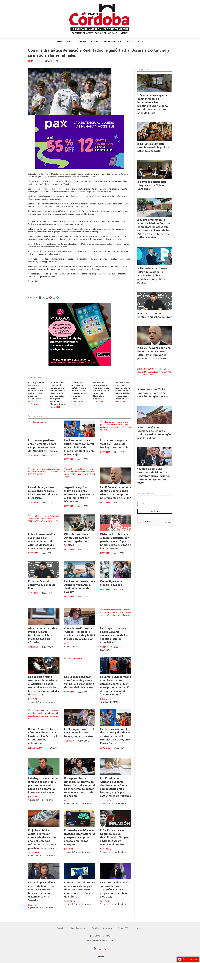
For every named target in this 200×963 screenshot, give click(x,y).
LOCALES (69, 41)
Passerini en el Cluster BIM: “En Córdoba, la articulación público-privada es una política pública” (152, 275)
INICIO (59, 41)
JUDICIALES (55, 407)
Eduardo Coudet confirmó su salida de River (41, 585)
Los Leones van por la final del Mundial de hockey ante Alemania (114, 444)
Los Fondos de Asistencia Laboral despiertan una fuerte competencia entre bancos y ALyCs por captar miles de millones (115, 787)
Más (138, 41)
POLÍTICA (68, 643)
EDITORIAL (129, 41)
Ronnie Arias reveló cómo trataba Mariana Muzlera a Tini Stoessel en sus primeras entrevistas (79, 390)
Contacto (60, 928)
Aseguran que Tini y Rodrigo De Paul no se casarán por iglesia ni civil (153, 393)
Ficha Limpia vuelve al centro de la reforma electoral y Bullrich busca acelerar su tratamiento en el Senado (42, 891)
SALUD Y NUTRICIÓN (33, 402)
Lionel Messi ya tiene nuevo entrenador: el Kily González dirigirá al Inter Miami (43, 492)
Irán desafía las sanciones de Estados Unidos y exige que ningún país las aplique (154, 432)
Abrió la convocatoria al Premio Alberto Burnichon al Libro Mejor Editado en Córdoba (43, 635)
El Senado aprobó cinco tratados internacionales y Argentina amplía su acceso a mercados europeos (79, 837)
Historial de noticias (78, 928)
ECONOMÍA (105, 800)
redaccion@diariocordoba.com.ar (100, 940)
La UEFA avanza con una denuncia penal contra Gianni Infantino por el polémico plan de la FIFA (115, 492)
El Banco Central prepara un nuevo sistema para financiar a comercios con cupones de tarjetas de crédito (79, 889)
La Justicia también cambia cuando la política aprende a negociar (153, 147)
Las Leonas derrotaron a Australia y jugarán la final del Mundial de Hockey (79, 586)
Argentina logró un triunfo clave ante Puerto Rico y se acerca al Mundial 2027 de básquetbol (79, 494)
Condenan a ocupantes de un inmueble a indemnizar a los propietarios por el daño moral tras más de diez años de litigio (153, 104)
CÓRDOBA (33, 647)
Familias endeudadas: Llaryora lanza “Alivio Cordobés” (152, 185)
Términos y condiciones (102, 928)
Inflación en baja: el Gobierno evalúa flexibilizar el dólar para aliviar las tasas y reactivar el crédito (115, 837)
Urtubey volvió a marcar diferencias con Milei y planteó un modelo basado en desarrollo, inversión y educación (43, 785)
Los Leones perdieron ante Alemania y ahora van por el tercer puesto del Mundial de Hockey (101, 390)
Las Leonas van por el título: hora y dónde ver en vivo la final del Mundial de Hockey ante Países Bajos (123, 390)
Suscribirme (154, 511)
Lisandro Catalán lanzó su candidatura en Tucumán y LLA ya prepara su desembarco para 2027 (114, 889)
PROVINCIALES (81, 41)
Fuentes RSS (123, 928)
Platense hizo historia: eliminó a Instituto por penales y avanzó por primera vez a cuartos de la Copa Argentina (115, 541)
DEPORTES (34, 60)
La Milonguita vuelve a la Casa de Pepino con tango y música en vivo (79, 733)
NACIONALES (95, 41)
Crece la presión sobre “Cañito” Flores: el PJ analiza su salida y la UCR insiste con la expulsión (79, 633)
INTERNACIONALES (111, 41)
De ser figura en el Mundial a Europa (111, 583)
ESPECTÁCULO (78, 401)
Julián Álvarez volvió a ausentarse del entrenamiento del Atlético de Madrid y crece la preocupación (42, 541)
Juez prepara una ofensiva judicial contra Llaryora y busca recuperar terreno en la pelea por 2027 (153, 476)
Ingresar (140, 928)
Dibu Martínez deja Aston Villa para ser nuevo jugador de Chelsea (76, 539)
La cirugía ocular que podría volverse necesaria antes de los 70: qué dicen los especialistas (36, 390)
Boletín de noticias (145, 493)
